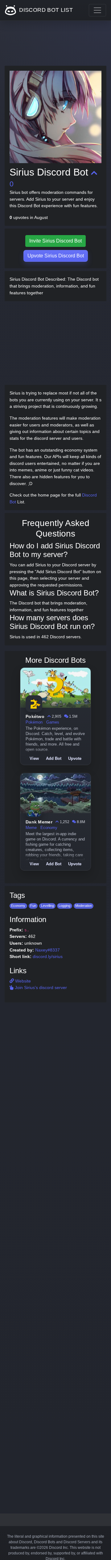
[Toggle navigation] (97, 10)
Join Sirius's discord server (40, 987)
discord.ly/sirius (48, 956)
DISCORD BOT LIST (45, 10)
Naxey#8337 (47, 949)
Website (22, 980)
